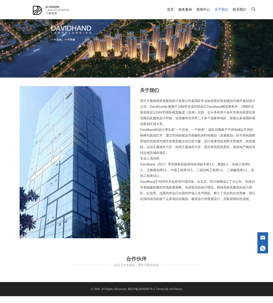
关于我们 (221, 9)
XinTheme (176, 289)
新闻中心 (203, 9)
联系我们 (239, 9)
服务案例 (185, 9)
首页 (170, 9)
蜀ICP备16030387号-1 (141, 289)
